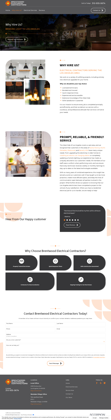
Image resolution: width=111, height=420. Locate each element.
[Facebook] (97, 383)
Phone (8, 329)
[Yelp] (101, 383)
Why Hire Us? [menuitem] (17, 10)
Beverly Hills (83, 150)
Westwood (71, 150)
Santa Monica (95, 148)
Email (58, 329)
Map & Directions (36, 390)
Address (8, 334)
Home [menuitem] (8, 10)
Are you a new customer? (13, 340)
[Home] (16, 3)
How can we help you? (12, 345)
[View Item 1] (64, 220)
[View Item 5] (75, 220)
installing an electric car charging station (75, 155)
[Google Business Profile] (104, 383)
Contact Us (69, 394)
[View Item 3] (70, 220)
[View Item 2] (67, 220)
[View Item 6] (78, 220)
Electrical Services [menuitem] (30, 10)
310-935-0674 (98, 3)
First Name (9, 323)
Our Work (69, 397)
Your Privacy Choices (26, 414)
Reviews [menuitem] (42, 10)
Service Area (70, 390)
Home (68, 383)
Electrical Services (71, 387)
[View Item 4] (72, 220)
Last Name (60, 323)
